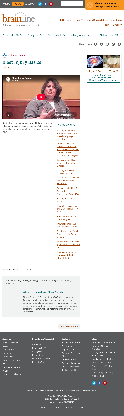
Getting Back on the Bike (103, 342)
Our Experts (8, 349)
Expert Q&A (116, 20)
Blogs (94, 339)
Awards (5, 346)
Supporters (7, 356)
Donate (17, 4)
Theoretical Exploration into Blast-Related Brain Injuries (67, 209)
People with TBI (10, 35)
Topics (77, 20)
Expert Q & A (68, 349)
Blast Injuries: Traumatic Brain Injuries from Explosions (68, 180)
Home (20, 19)
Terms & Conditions (11, 374)
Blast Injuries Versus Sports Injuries (66, 172)
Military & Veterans (80, 35)
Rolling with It (98, 376)
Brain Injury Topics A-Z (43, 339)
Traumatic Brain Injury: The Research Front (67, 225)
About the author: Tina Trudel (43, 292)
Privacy (5, 370)
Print (113, 44)
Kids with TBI (38, 362)
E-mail (52, 402)
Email (107, 44)
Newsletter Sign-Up (11, 367)
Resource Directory (113, 24)
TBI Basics (64, 20)
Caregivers (33, 35)
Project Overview (10, 342)
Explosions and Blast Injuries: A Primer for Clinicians (66, 163)
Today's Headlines (70, 370)
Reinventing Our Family (103, 372)
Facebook (45, 4)
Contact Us (78, 407)
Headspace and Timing (102, 359)
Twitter (40, 4)
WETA (6, 4)
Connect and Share (11, 360)
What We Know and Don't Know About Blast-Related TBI (68, 255)
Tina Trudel (7, 67)
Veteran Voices (69, 359)
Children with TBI (109, 35)
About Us (29, 4)
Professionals (55, 35)
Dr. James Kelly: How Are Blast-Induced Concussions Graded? (68, 191)
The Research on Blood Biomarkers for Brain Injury (67, 234)
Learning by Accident (101, 362)
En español (67, 346)
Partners (6, 353)
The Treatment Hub (71, 342)
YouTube (51, 4)
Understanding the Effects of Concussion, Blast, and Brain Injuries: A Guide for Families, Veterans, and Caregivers (68, 149)
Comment (119, 44)
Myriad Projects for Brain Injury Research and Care (68, 243)
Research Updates (70, 366)
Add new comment (69, 326)
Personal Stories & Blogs (97, 20)
